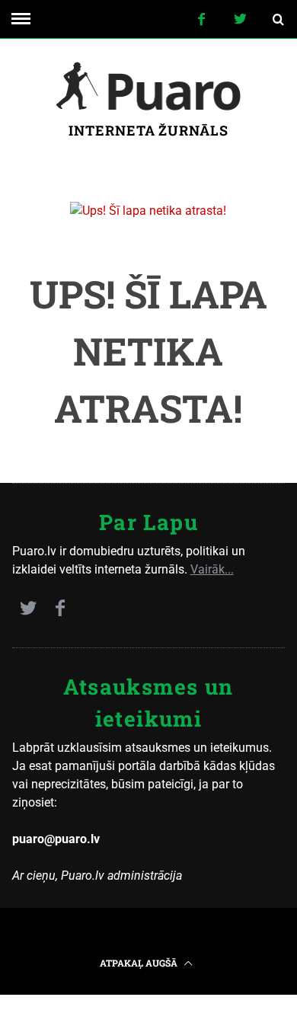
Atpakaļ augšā (140, 963)
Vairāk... (212, 569)
